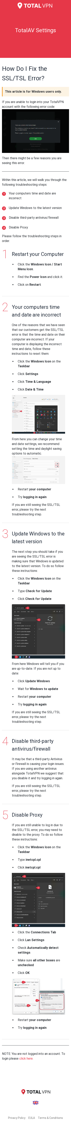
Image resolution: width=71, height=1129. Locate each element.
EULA (31, 1117)
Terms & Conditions (50, 1117)
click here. (26, 1058)
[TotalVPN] (35, 6)
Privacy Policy (16, 1117)
